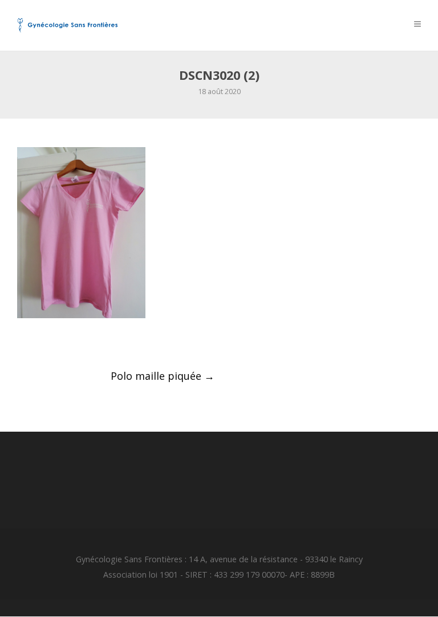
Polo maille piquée (162, 376)
